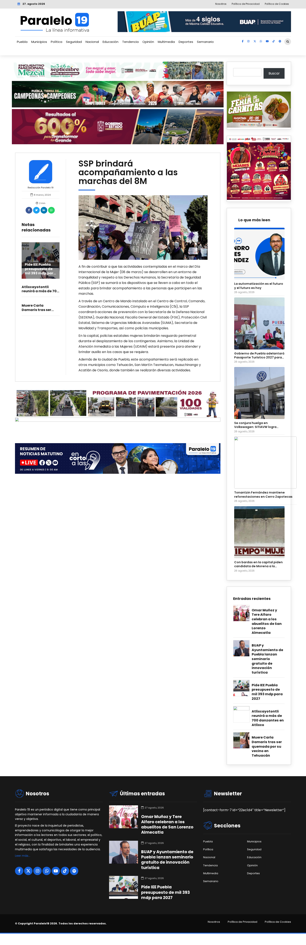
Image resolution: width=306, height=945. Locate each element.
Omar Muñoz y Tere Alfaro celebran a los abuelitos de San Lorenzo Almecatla (267, 621)
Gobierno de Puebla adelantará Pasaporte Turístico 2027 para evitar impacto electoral (259, 356)
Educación (110, 42)
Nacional (92, 42)
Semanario (205, 42)
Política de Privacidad (242, 922)
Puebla (22, 42)
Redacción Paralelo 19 (40, 187)
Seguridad (74, 42)
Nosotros (214, 922)
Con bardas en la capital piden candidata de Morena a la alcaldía (258, 564)
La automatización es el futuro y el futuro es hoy (258, 286)
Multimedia (166, 42)
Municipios (39, 42)
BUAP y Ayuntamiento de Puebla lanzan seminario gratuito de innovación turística (267, 659)
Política (56, 42)
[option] (143, 227)
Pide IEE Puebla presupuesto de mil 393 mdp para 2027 (40, 271)
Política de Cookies (278, 922)
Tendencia (130, 42)
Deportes (186, 42)
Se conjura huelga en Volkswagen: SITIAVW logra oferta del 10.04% (255, 425)
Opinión (148, 42)
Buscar (274, 73)
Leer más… (22, 856)
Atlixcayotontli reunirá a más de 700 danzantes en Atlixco (40, 291)
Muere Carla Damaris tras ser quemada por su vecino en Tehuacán (267, 746)
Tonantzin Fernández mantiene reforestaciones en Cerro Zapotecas (263, 495)
